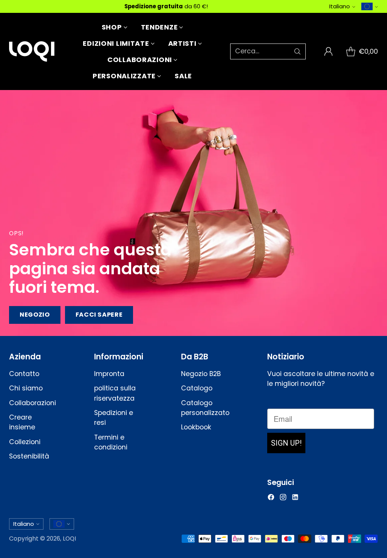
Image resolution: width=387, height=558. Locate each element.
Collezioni (24, 441)
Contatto (24, 373)
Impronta (109, 373)
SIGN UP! (286, 443)
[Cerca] (297, 51)
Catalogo (196, 388)
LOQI (69, 538)
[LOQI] (31, 51)
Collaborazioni (32, 402)
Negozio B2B (201, 373)
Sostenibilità (29, 456)
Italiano (339, 6)
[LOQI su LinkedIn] (295, 498)
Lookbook (196, 427)
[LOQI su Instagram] (283, 498)
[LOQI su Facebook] (271, 498)
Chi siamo (26, 388)
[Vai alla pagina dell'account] (328, 51)
